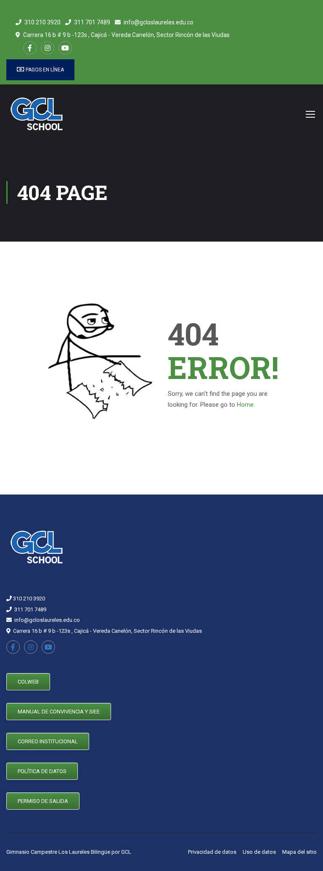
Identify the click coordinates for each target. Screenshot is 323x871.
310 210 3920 (42, 22)
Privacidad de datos (212, 852)
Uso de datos (259, 852)
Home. (246, 404)
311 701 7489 (92, 22)
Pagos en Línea (44, 70)
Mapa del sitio (299, 852)
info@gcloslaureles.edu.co (158, 22)
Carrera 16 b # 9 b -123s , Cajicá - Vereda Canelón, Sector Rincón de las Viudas (126, 35)
